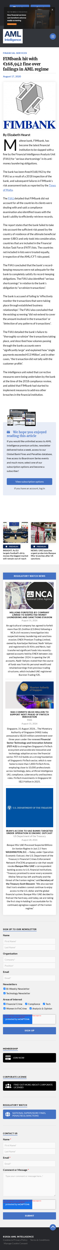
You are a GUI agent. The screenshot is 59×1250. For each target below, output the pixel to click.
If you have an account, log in (29, 488)
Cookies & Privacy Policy (15, 1240)
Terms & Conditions (40, 1240)
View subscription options (29, 481)
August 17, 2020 (12, 76)
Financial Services (15, 53)
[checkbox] (29, 991)
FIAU (11, 198)
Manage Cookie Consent (16, 1243)
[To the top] (53, 1227)
